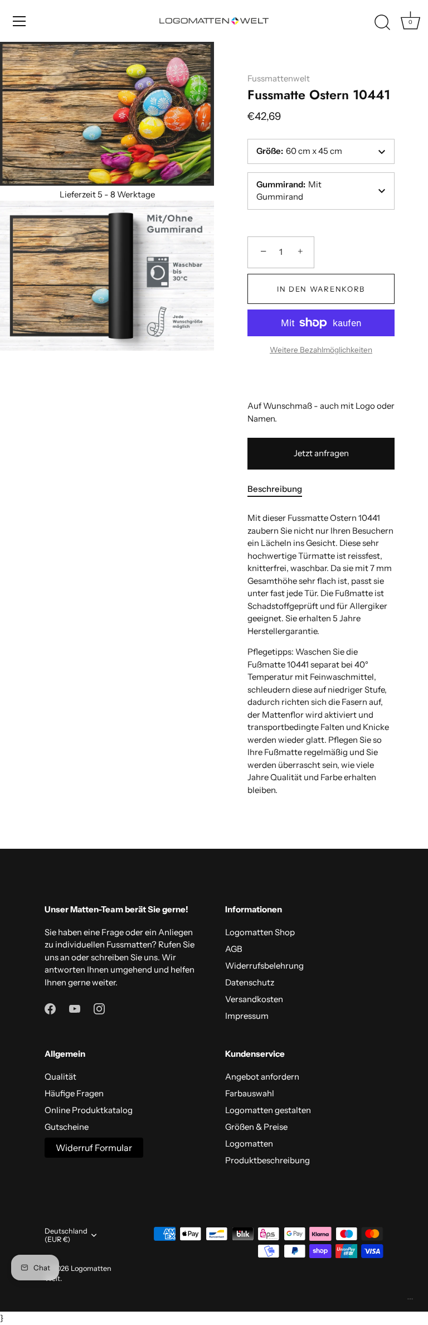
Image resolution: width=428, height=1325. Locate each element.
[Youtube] (74, 1008)
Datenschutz (249, 982)
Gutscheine (67, 1126)
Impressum (247, 1015)
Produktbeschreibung (267, 1160)
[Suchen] (382, 23)
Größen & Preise (256, 1126)
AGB (233, 949)
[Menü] (19, 21)
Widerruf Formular (94, 1147)
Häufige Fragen (74, 1093)
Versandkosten (254, 999)
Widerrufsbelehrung (264, 965)
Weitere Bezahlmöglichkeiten (321, 349)
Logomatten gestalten (268, 1110)
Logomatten (249, 1143)
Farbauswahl (249, 1093)
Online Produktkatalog (89, 1110)
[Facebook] (50, 1008)
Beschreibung (274, 488)
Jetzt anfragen (321, 453)
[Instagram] (99, 1008)
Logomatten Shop (260, 932)
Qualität (60, 1076)
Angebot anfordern (262, 1076)
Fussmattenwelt (278, 78)
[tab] (280, 489)
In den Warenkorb (321, 288)
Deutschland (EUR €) (66, 1235)
